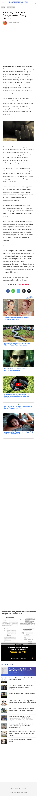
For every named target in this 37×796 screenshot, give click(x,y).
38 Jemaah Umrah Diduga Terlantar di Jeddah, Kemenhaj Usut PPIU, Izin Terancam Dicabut (21, 725)
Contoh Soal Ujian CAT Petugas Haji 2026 (22, 693)
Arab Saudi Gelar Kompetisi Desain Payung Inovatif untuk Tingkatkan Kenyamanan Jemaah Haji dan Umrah (21, 718)
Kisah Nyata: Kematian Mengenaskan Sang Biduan (16, 15)
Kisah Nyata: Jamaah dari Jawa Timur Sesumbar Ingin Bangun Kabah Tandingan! (21, 687)
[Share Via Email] (29, 291)
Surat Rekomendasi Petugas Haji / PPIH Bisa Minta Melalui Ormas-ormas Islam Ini (21, 671)
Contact (17, 788)
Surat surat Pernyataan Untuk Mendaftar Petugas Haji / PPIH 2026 (18, 613)
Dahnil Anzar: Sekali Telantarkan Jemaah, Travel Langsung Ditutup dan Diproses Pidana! (22, 733)
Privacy (24, 788)
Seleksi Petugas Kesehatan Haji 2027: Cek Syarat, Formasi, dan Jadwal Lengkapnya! (22, 701)
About (12, 788)
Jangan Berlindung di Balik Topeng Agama (20, 740)
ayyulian (16, 22)
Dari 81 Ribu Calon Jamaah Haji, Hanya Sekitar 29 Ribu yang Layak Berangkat (21, 709)
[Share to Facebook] (8, 291)
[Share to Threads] (24, 291)
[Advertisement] (18, 44)
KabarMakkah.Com (22, 792)
